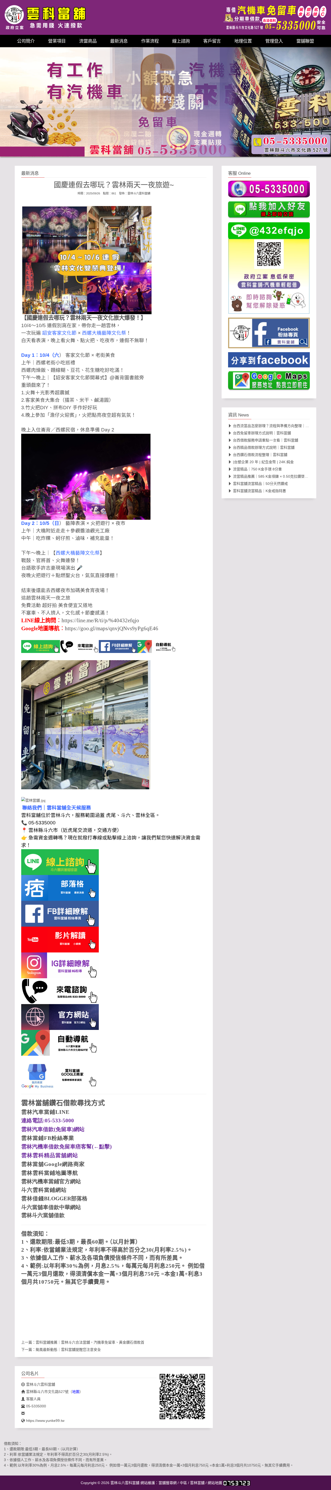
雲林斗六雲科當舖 (138, 193)
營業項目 (57, 41)
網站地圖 (215, 1483)
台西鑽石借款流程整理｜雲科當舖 (260, 455)
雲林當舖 (197, 1483)
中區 (183, 1483)
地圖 (75, 1392)
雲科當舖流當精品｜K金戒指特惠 (259, 491)
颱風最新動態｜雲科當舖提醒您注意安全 (68, 1349)
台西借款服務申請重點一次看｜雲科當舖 (265, 440)
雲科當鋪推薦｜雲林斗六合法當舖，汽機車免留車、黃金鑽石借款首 (90, 1342)
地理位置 (243, 41)
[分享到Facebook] (269, 361)
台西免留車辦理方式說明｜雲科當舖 (262, 433)
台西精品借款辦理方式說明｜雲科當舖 (264, 447)
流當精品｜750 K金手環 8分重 (257, 469)
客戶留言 (212, 41)
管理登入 (274, 41)
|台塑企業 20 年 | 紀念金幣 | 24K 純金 (263, 462)
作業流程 (150, 41)
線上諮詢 (181, 41)
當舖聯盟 (305, 41)
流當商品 (88, 41)
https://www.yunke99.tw (45, 1420)
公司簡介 (26, 41)
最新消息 (119, 41)
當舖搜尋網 (168, 1483)
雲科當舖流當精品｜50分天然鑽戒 (260, 484)
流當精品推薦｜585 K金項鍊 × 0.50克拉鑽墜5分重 (273, 476)
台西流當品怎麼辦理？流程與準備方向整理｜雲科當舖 (276, 426)
